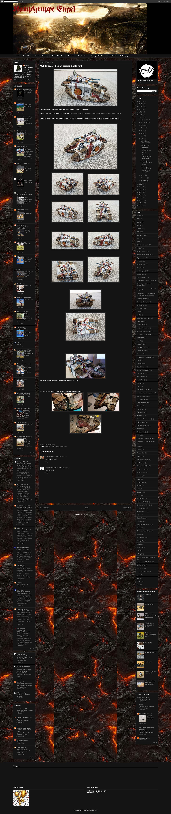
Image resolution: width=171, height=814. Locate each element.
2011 (141, 205)
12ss (138, 219)
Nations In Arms (22, 242)
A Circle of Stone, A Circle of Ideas (28, 353)
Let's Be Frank (28, 213)
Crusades (71, 56)
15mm (139, 222)
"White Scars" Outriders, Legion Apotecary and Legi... (146, 149)
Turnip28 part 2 (28, 424)
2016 (141, 192)
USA (138, 550)
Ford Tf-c (19, 344)
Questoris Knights (142, 466)
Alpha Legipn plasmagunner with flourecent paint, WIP (146, 169)
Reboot (26, 381)
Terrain (139, 528)
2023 (141, 109)
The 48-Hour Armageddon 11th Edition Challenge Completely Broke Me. (24, 465)
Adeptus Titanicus (142, 245)
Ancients (139, 261)
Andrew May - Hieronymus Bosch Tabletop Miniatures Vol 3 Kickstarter (24, 685)
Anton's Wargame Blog (24, 117)
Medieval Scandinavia (144, 419)
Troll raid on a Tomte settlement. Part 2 (151, 634)
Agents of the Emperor (144, 254)
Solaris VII (20, 343)
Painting (139, 450)
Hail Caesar (140, 373)
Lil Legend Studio (23, 462)
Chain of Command (143, 302)
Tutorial (139, 544)
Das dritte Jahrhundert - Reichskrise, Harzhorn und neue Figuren (24, 510)
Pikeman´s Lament (143, 459)
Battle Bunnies (22, 747)
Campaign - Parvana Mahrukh (146, 289)
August (143, 128)
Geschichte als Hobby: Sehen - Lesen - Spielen (25, 506)
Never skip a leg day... (23, 584)
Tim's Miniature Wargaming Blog (22, 147)
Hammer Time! (28, 299)
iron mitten (20, 256)
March (143, 175)
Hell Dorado (141, 376)
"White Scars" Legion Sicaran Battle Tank (146, 156)
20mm (139, 225)
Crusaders (140, 305)
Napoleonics (141, 432)
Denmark (140, 321)
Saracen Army (149, 604)
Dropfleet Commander (144, 331)
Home (17, 56)
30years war (141, 235)
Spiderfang (140, 518)
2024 (141, 106)
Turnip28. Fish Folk (144, 699)
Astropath (148, 594)
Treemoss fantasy (41, 56)
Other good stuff (96, 56)
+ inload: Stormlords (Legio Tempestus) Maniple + (27, 413)
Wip (138, 575)
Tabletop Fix (21, 682)
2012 (141, 203)
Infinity (139, 386)
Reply (46, 462)
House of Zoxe (21, 379)
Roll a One (20, 590)
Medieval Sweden (57, 56)
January (143, 180)
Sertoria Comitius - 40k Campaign (117, 56)
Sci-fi (138, 495)
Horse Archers (28, 134)
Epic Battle (140, 337)
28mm (46, 446)
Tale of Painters (22, 708)
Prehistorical (141, 463)
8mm (138, 241)
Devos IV (19, 582)
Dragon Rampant (142, 328)
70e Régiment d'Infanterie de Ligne (149, 625)
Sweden (139, 521)
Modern (139, 428)
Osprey (139, 446)
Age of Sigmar (141, 251)
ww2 (138, 578)
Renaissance (141, 472)
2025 (141, 104)
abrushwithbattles (23, 547)
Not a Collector (144, 697)
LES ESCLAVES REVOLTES (27, 168)
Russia (139, 485)
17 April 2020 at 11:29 (61, 456)
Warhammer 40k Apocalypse (146, 557)
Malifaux (139, 406)
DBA (138, 315)
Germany (140, 363)
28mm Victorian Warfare (24, 350)
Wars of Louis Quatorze (24, 89)
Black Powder (141, 277)
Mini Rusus (20, 284)
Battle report (141, 271)
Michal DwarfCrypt (50, 467)
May (142, 136)
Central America (142, 298)
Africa (139, 248)
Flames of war (141, 347)
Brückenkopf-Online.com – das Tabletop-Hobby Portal (24, 655)
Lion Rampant (141, 399)
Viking (139, 554)
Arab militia (148, 662)
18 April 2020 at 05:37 (63, 467)
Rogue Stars (141, 482)
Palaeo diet (140, 453)
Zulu (138, 584)
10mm (139, 215)
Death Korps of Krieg (143, 318)
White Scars (63, 446)
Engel (27, 65)
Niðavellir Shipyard (145, 714)
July (142, 130)
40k (138, 238)
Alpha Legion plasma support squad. (146, 162)
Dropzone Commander (144, 334)
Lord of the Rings (142, 402)
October (143, 125)
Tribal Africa (27, 56)
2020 (141, 117)
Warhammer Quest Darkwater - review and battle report (23, 750)
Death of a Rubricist (23, 408)
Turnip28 (140, 541)
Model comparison (143, 425)
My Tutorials (82, 56)
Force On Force (142, 350)
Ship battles (140, 498)
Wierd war (140, 568)
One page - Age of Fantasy (145, 438)
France (139, 354)
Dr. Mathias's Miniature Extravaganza (24, 437)
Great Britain (141, 367)
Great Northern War (143, 370)
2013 (141, 200)
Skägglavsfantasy (142, 505)
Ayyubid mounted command (150, 672)
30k (50, 446)
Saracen (139, 492)
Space (139, 515)
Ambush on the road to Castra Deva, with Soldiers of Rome (24, 488)
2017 (141, 189)
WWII (139, 581)
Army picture (141, 264)
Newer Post (44, 508)
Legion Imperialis (142, 396)
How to (139, 383)
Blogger (95, 810)
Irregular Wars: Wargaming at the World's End (22, 226)
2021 (141, 114)
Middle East (140, 422)
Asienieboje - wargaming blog (22, 328)
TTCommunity (21, 693)
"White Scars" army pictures (146, 141)
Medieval (140, 415)
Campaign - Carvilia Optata (145, 280)
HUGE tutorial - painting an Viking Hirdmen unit (150, 615)
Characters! (20, 742)
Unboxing (140, 547)
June (142, 133)
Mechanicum (141, 412)
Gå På (139, 360)
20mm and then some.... (25, 297)
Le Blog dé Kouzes (23, 740)
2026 (141, 101)
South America (141, 511)
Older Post (127, 508)
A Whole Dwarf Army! (23, 549)
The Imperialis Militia (143, 531)
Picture (139, 456)
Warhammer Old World (144, 562)
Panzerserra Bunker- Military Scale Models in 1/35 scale (25, 194)
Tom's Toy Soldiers (23, 311)
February (144, 178)
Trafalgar (140, 534)
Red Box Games (142, 469)
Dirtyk (141, 704)
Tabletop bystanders (143, 524)
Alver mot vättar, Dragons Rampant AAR (150, 682)
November (144, 122)
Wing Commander (143, 571)
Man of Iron (140, 409)
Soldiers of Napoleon (23, 567)
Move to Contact (22, 484)
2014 (141, 197)
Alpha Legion (55, 446)
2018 (141, 186)
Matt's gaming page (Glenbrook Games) (23, 394)
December (144, 120)
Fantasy (139, 344)
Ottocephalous (144, 738)
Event (139, 341)
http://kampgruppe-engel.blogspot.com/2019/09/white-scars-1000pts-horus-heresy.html (97, 113)
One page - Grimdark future (146, 441)
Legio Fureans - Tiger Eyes (145, 393)
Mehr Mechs (27, 285)
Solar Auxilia (141, 508)
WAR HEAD (20, 528)
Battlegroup (140, 274)
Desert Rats (141, 324)
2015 (141, 195)
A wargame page (22, 609)
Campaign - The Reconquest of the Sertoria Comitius (146, 294)
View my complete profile (22, 80)
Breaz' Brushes (22, 422)
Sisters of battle (142, 502)
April (142, 138)
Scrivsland (20, 103)
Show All (32, 452)
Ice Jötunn (148, 642)
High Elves (140, 380)
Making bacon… (150, 652)
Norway (139, 435)
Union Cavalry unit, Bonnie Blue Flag (28, 259)
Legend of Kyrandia (143, 389)
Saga (138, 489)
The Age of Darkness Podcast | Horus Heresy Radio (24, 729)
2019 (141, 184)
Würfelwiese (21, 270)
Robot (139, 479)
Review (139, 476)
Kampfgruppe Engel (44, 9)
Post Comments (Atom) (89, 514)
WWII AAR (27, 244)
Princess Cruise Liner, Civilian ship (150, 717)
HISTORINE (20, 565)
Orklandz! (27, 396)
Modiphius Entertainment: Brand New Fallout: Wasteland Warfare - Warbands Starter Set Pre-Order (24, 673)
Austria (139, 267)
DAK (138, 311)
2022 (141, 112)
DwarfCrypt (20, 179)
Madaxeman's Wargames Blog (22, 131)
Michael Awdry (49, 456)
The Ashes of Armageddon (21, 629)
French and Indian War (144, 357)
